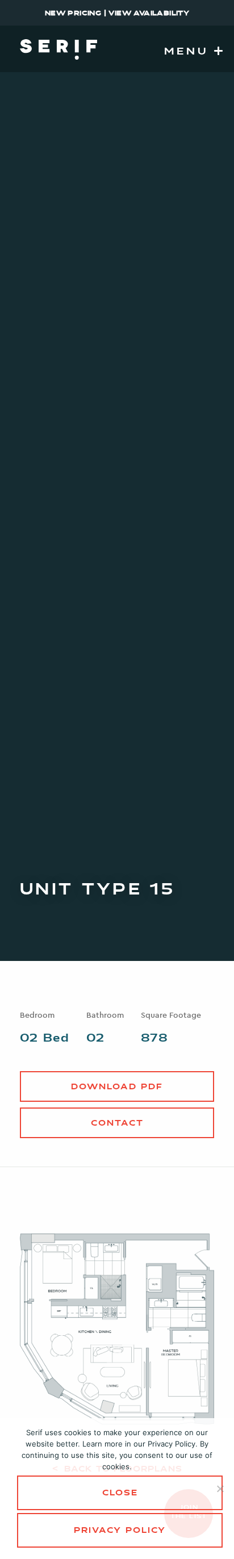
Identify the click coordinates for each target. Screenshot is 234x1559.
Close (120, 1493)
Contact (117, 1123)
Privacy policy (120, 1531)
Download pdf (117, 1087)
